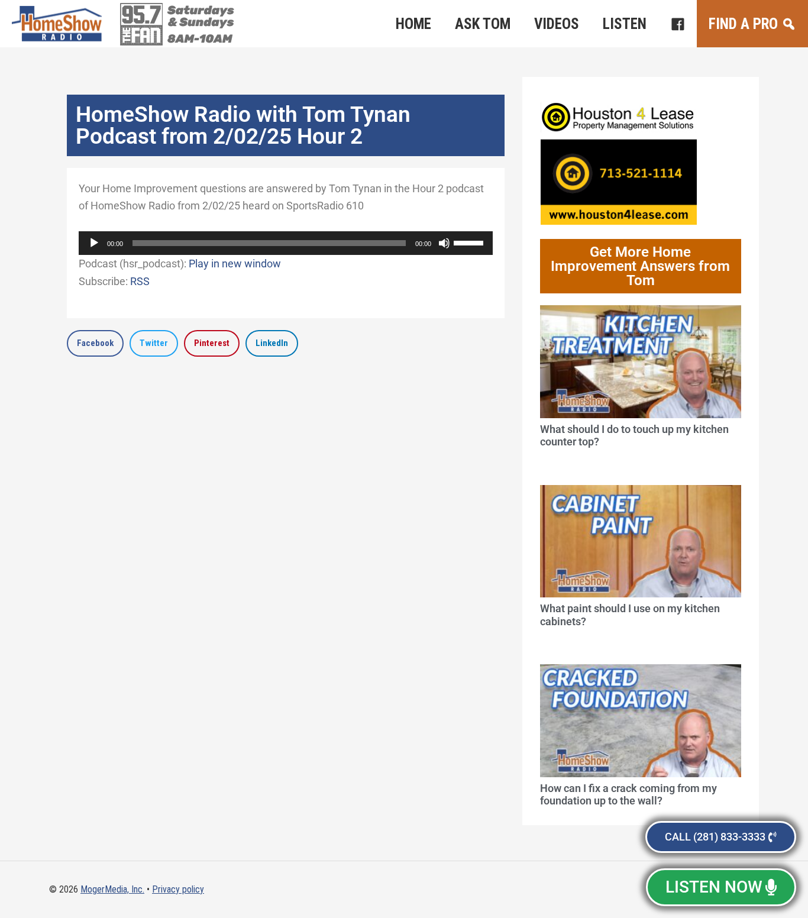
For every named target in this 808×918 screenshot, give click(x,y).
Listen (625, 24)
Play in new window (235, 263)
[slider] (470, 242)
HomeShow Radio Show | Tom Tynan (59, 23)
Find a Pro (743, 24)
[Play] (94, 243)
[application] (286, 243)
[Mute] (444, 243)
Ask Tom (482, 24)
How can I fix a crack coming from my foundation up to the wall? (628, 794)
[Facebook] (677, 23)
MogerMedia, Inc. (112, 889)
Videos (556, 24)
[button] (95, 343)
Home (413, 24)
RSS (140, 281)
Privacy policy (178, 889)
